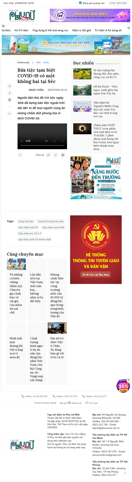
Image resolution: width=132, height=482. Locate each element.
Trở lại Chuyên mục (20, 155)
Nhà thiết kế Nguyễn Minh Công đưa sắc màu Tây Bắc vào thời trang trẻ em (106, 109)
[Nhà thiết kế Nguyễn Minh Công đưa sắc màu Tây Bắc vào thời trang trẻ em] (82, 106)
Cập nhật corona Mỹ (53, 227)
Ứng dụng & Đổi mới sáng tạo (50, 30)
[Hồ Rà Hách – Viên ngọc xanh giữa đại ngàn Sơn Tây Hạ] (82, 90)
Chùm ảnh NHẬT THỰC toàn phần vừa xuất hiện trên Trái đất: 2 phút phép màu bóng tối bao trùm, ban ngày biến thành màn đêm (106, 137)
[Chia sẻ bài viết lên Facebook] (9, 93)
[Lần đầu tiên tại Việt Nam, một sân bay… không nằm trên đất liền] (36, 264)
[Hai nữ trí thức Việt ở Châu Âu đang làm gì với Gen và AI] (57, 328)
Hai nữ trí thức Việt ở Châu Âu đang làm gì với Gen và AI (57, 347)
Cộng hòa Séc (26, 221)
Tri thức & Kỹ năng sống (109, 30)
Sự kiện (6, 30)
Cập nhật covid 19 (28, 227)
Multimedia (23, 62)
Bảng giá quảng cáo (93, 3)
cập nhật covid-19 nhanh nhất (34, 239)
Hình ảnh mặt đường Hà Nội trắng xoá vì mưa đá (16, 347)
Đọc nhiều (83, 63)
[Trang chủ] (3, 26)
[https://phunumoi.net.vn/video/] (9, 113)
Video (46, 62)
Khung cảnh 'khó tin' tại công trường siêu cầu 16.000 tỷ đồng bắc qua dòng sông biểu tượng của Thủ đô (57, 295)
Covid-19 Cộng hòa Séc (51, 221)
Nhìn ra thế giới (81, 30)
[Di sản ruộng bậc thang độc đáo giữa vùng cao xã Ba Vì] (82, 73)
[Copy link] (9, 86)
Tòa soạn (93, 403)
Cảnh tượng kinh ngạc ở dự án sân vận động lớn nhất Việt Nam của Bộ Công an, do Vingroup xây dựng (36, 359)
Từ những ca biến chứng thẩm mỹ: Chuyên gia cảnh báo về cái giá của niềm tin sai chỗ (16, 293)
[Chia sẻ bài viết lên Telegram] (9, 100)
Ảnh (38, 62)
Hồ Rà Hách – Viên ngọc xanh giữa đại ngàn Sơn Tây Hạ (106, 90)
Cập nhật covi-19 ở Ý (29, 233)
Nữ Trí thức (21, 30)
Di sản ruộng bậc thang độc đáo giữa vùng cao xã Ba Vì (106, 73)
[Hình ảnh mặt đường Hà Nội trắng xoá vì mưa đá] (16, 328)
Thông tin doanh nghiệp (45, 403)
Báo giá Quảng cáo (71, 403)
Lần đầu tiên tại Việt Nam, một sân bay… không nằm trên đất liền (36, 288)
